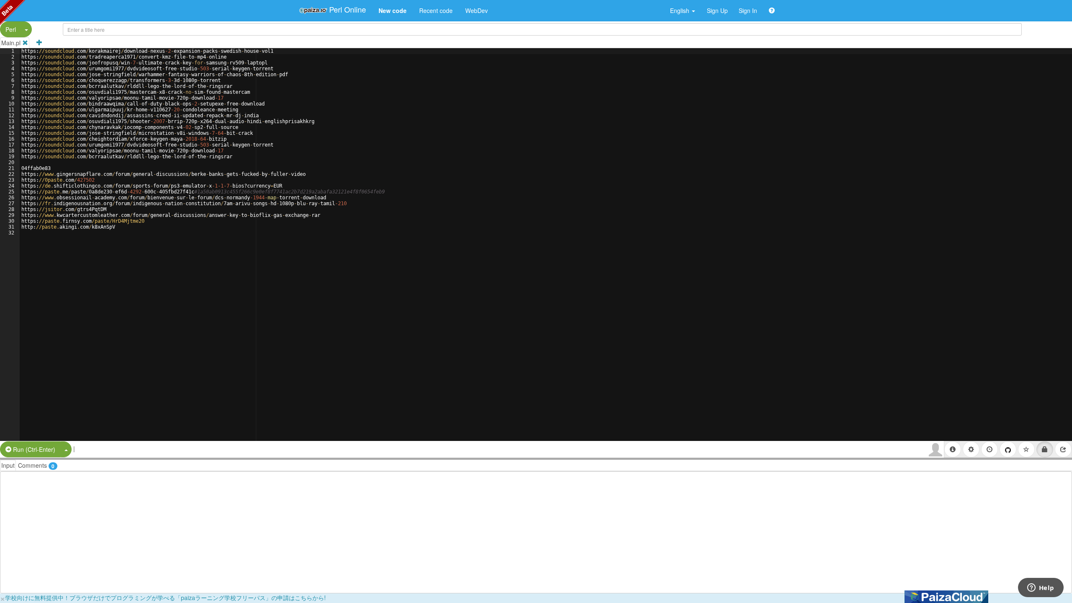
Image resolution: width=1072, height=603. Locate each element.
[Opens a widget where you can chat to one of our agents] (1041, 588)
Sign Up (717, 10)
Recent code (436, 10)
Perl (10, 29)
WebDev (476, 10)
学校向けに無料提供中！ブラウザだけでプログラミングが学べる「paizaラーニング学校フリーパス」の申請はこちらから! (165, 597)
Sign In (748, 10)
